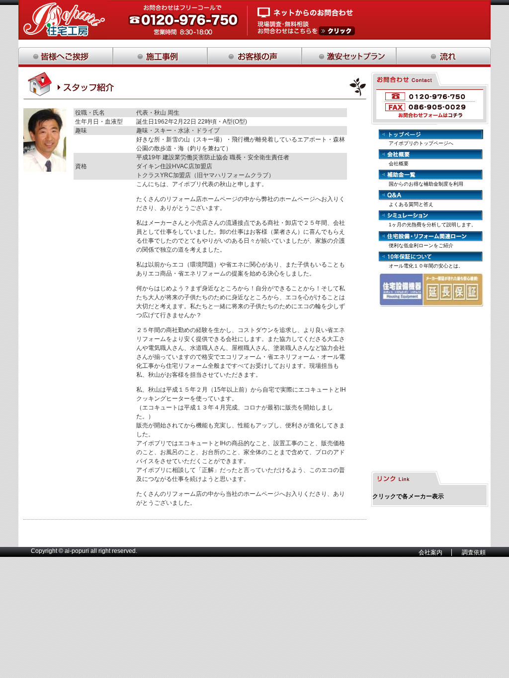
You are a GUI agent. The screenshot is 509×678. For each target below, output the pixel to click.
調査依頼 (474, 552)
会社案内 (430, 552)
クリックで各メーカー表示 (408, 496)
